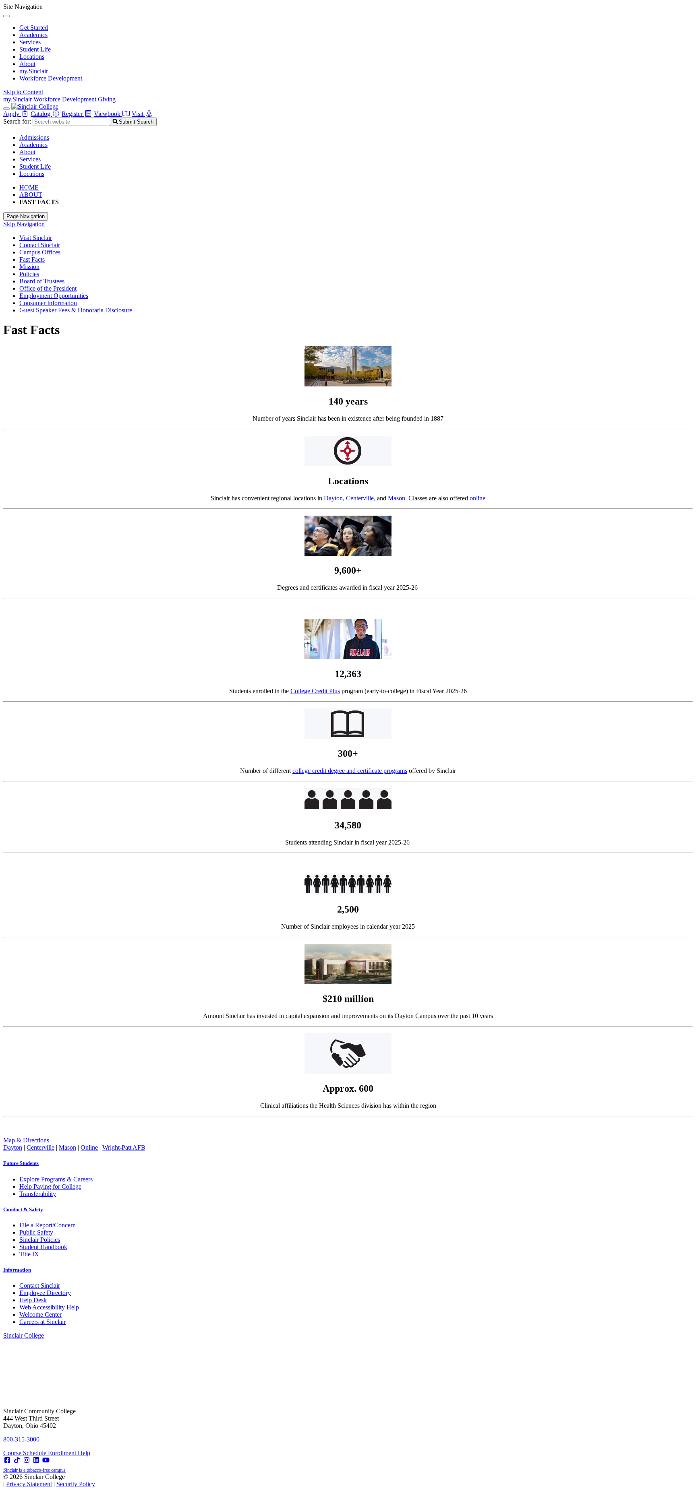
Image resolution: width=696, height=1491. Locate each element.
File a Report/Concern (47, 1225)
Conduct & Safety (23, 1209)
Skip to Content (23, 92)
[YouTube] (46, 1460)
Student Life (35, 49)
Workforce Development (50, 78)
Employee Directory (45, 1292)
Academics (33, 34)
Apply (12, 113)
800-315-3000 (21, 1439)
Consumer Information (48, 302)
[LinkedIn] (36, 1460)
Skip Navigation (24, 224)
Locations (31, 56)
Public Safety (36, 1232)
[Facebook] (7, 1460)
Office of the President (48, 288)
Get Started (33, 27)
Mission (29, 266)
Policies (29, 274)
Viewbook (108, 113)
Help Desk (33, 1300)
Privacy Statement (29, 1484)
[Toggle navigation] (6, 108)
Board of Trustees (41, 281)
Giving (107, 99)
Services (30, 42)
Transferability (37, 1193)
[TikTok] (17, 1460)
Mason (396, 498)
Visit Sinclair (35, 237)
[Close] (6, 16)
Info (17, 1270)
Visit (138, 113)
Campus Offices (39, 252)
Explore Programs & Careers (56, 1179)
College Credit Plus (315, 691)
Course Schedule (25, 1453)
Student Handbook (43, 1246)
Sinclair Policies (39, 1239)
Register (73, 113)
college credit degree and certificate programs (349, 770)
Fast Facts (32, 259)
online (477, 498)
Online (89, 1147)
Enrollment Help (69, 1453)
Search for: (17, 121)
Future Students (21, 1163)
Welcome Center (40, 1314)
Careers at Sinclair (42, 1321)
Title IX (29, 1254)
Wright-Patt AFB (123, 1147)
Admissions (34, 137)
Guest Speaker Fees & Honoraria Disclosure (75, 310)
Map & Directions (26, 1140)
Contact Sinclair (39, 245)
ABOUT (30, 194)
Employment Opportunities (53, 295)
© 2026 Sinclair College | (49, 1480)
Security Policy (75, 1484)
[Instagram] (27, 1460)
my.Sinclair (33, 71)
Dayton (333, 498)
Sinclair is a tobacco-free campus (34, 1470)
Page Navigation (25, 216)
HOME (29, 187)
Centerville (360, 498)
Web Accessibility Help (49, 1307)
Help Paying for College (50, 1186)
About (27, 63)
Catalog (41, 113)
